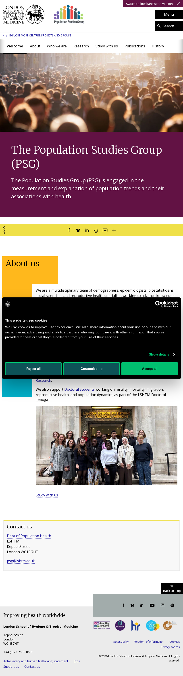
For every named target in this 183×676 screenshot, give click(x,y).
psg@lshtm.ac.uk (21, 560)
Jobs (77, 661)
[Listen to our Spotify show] (172, 605)
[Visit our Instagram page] (162, 605)
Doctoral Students (79, 389)
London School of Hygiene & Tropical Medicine (25, 14)
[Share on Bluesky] (78, 230)
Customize (89, 369)
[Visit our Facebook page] (123, 605)
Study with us (47, 495)
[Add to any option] (113, 230)
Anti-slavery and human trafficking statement (35, 661)
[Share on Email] (104, 230)
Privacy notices (170, 647)
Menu (169, 14)
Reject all (33, 369)
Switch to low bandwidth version (149, 4)
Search (168, 25)
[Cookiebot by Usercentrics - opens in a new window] (158, 304)
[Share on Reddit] (96, 230)
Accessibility (121, 642)
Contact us (32, 666)
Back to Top (172, 591)
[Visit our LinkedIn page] (141, 605)
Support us (11, 666)
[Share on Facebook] (69, 230)
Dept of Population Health (29, 535)
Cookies (174, 642)
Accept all (149, 369)
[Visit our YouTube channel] (152, 605)
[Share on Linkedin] (87, 230)
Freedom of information (149, 642)
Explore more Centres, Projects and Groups (40, 35)
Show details (159, 354)
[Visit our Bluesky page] (132, 605)
